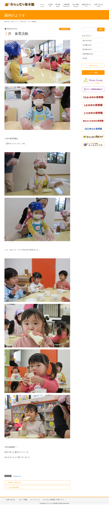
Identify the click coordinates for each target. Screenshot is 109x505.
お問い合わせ (10, 499)
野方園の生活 (87, 49)
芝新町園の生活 (88, 54)
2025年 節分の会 (14, 482)
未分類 (85, 58)
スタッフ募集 (22, 499)
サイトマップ (35, 499)
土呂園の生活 (64, 29)
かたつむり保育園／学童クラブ (53, 499)
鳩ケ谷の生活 (87, 40)
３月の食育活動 (13, 487)
